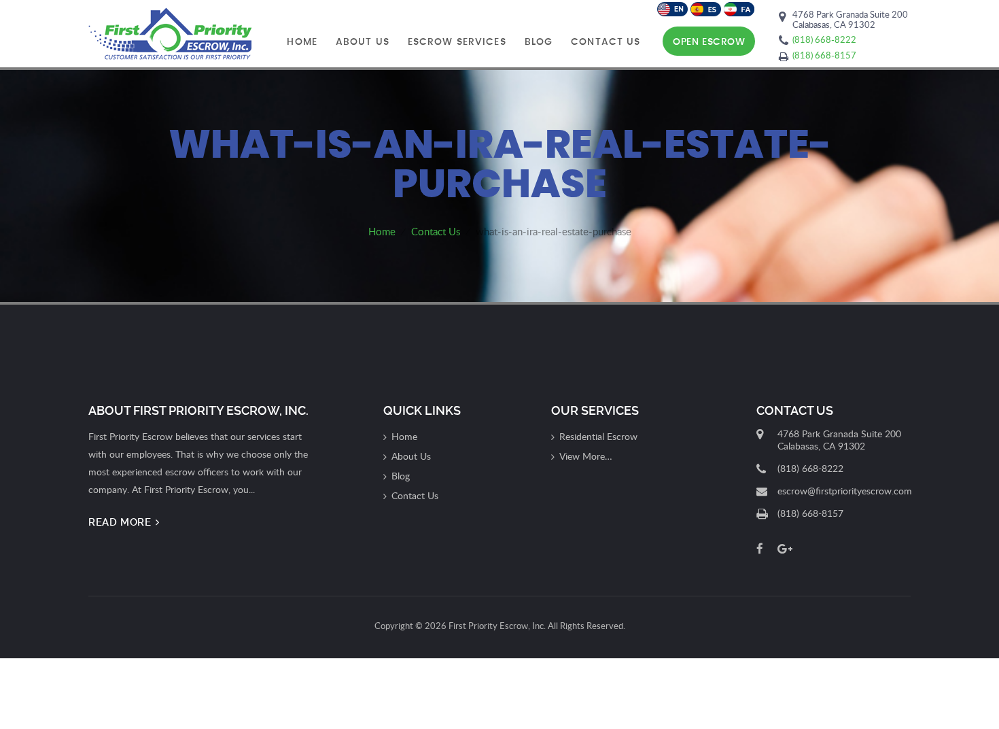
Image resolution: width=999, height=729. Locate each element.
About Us (362, 42)
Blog (539, 42)
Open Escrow (709, 42)
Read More (121, 522)
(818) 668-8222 (824, 39)
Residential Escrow (598, 436)
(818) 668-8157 (824, 55)
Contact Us (605, 42)
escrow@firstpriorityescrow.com (844, 490)
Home (302, 42)
